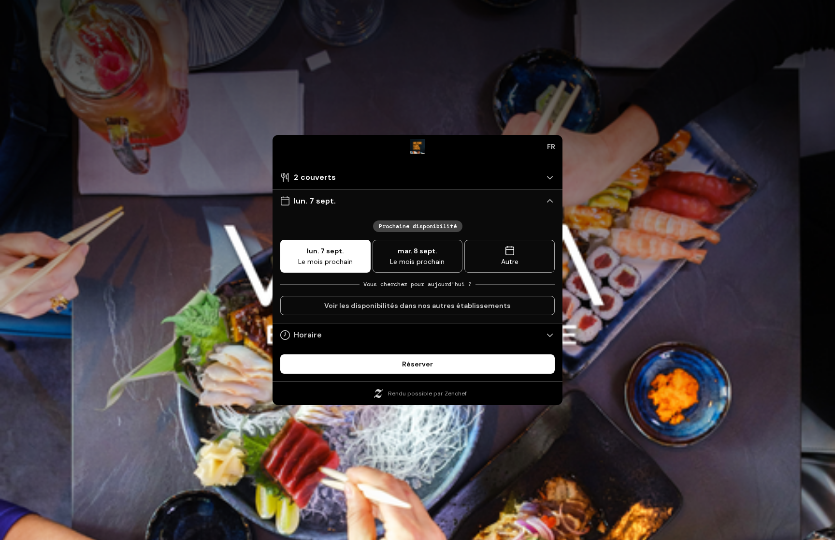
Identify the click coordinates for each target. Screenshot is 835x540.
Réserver (417, 364)
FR (551, 146)
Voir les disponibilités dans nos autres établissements (417, 305)
